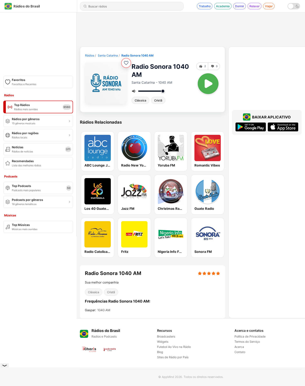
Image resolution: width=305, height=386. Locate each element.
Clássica (140, 100)
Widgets (162, 341)
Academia (223, 6)
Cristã (158, 100)
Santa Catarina (108, 55)
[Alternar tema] (294, 6)
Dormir (239, 6)
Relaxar (254, 6)
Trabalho (205, 6)
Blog (160, 352)
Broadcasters (166, 336)
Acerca (239, 347)
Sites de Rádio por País (172, 357)
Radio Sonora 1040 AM (137, 55)
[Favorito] (126, 63)
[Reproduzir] (208, 83)
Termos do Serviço (247, 341)
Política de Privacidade (250, 336)
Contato (239, 352)
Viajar (269, 6)
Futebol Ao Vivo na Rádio (174, 347)
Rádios (89, 55)
